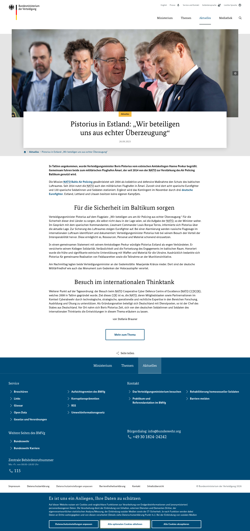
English (164, 5)
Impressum (14, 486)
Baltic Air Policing (78, 182)
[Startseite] (24, 152)
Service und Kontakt (191, 5)
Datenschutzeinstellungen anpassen (74, 486)
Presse (172, 5)
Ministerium (102, 365)
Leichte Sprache (230, 5)
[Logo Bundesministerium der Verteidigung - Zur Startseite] (24, 12)
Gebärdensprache (209, 5)
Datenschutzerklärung (38, 486)
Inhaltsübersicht (155, 486)
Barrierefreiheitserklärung (112, 486)
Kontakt (136, 486)
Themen (127, 365)
